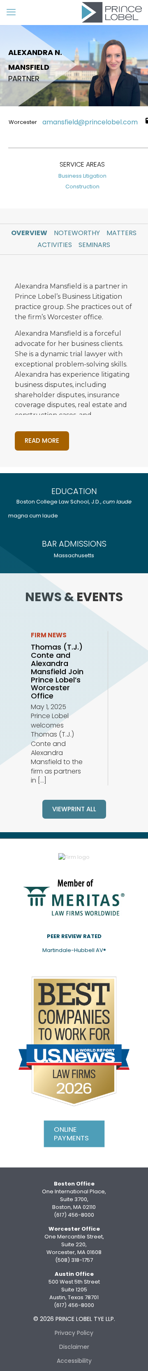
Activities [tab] (54, 244)
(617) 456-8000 (74, 1215)
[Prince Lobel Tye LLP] (112, 12)
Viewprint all (74, 809)
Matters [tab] (121, 233)
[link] (74, 896)
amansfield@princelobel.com (90, 122)
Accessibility (74, 1361)
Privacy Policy (74, 1333)
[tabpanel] (74, 361)
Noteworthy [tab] (77, 233)
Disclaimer (74, 1347)
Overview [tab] (29, 233)
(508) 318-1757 (74, 1260)
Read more (42, 440)
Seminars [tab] (94, 244)
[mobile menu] (11, 12)
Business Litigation (82, 176)
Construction (82, 186)
